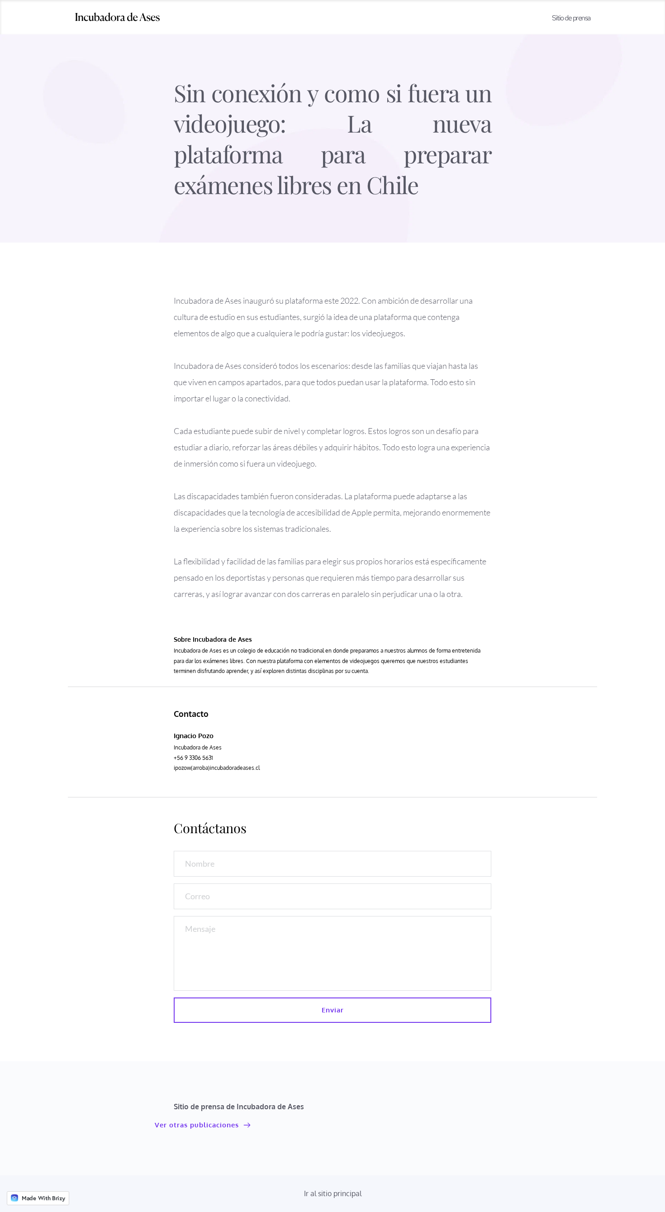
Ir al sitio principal (332, 1193)
